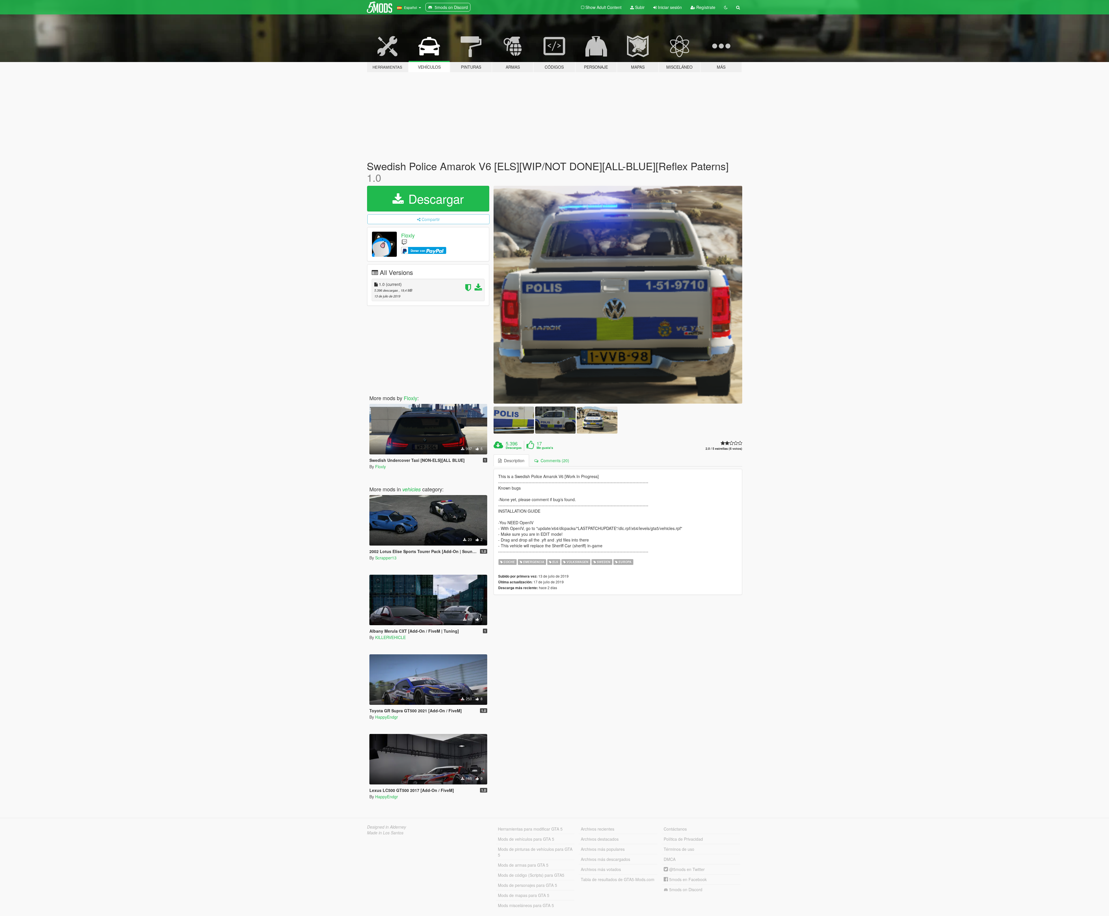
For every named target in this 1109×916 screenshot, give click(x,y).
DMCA (670, 859)
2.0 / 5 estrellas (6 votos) (724, 448)
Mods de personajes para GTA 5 (527, 885)
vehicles (411, 489)
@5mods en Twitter (686, 869)
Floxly (408, 235)
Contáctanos (675, 829)
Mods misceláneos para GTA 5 (526, 905)
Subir (639, 7)
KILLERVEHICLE (390, 637)
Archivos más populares (603, 849)
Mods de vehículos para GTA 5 (526, 839)
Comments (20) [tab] (553, 460)
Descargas (514, 447)
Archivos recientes (597, 829)
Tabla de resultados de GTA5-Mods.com (617, 879)
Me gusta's (545, 447)
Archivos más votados (601, 869)
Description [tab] (513, 460)
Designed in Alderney (386, 827)
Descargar (434, 198)
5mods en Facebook (687, 879)
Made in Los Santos (385, 833)
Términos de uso (679, 849)
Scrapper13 (386, 558)
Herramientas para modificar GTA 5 (530, 829)
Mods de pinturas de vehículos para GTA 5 (535, 852)
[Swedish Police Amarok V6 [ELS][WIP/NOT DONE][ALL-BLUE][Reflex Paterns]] (618, 295)
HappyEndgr (386, 717)
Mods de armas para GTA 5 (523, 865)
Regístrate (705, 7)
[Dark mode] (726, 7)
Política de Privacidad (683, 839)
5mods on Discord (685, 889)
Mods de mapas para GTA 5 (523, 895)
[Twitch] (404, 242)
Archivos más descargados (605, 859)
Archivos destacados (600, 839)
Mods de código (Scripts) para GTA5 (531, 875)
